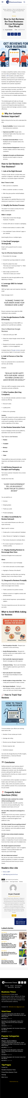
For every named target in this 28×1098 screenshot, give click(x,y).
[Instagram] (15, 915)
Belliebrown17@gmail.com (16, 1007)
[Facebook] (8, 34)
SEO (7, 75)
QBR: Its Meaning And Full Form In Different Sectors (20, 922)
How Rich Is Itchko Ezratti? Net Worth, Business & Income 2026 (9, 962)
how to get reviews (14, 881)
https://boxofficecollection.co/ (14, 896)
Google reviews (16, 350)
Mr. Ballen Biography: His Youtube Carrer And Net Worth (9, 954)
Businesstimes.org (14, 1081)
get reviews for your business (12, 879)
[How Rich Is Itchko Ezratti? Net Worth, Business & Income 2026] (23, 961)
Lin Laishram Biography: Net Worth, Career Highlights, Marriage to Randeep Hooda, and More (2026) (9, 936)
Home (4, 9)
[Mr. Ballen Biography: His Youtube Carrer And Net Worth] (23, 953)
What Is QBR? (6, 872)
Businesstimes (5, 994)
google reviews (5, 881)
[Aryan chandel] (14, 888)
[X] (12, 34)
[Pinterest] (15, 34)
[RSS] (25, 982)
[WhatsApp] (19, 34)
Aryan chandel (8, 29)
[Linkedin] (22, 982)
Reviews (9, 9)
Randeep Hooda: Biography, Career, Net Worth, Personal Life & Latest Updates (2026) (8, 945)
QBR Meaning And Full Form (10, 874)
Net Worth (4, 932)
